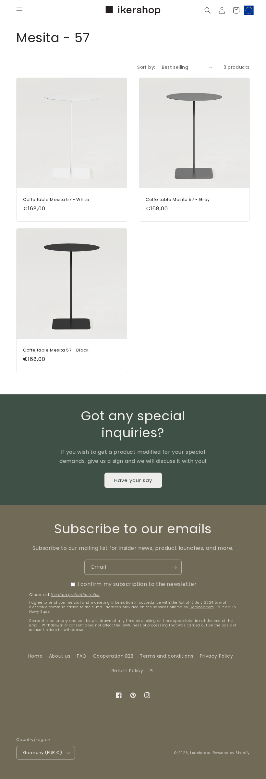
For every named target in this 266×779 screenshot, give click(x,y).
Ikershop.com (201, 607)
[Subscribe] (174, 567)
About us (60, 656)
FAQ (82, 656)
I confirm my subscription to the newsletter (137, 584)
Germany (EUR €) (42, 752)
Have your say (133, 480)
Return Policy (127, 670)
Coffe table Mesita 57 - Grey (178, 200)
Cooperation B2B (113, 656)
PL (152, 670)
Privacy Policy (216, 656)
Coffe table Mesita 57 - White (56, 200)
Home (35, 656)
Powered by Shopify (231, 752)
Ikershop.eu (201, 752)
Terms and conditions (166, 656)
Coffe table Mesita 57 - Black (56, 350)
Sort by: (146, 67)
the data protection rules (75, 594)
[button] (19, 10)
